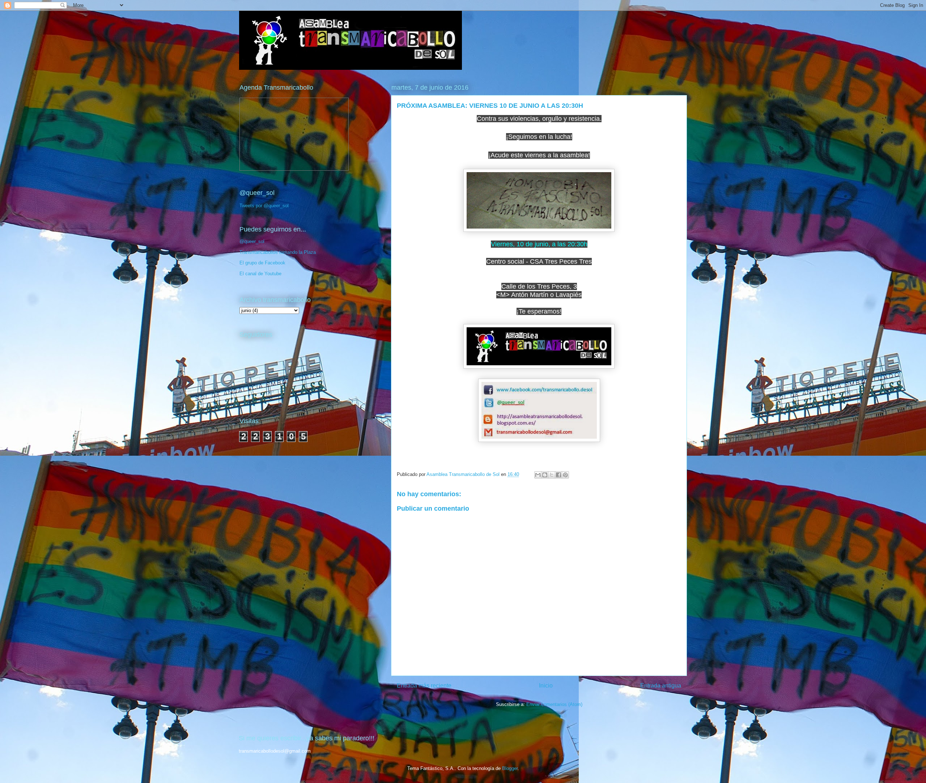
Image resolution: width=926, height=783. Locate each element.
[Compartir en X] (551, 474)
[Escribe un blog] (544, 474)
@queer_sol (251, 241)
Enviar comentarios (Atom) (554, 704)
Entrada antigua (660, 685)
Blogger (510, 768)
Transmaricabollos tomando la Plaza (277, 252)
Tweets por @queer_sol (264, 205)
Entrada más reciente (424, 685)
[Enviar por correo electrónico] (537, 474)
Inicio (546, 685)
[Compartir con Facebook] (558, 474)
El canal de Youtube (260, 273)
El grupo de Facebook (262, 262)
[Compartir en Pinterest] (565, 474)
